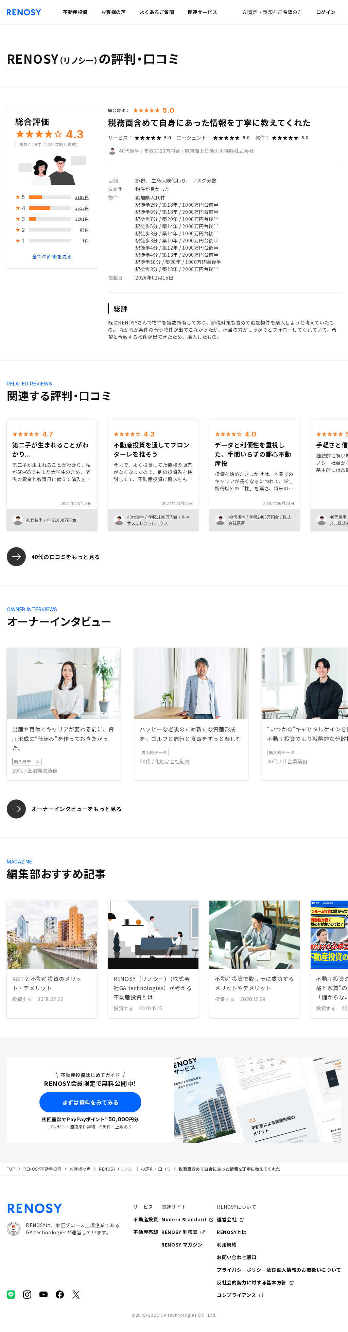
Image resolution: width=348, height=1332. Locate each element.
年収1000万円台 (61, 520)
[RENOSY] (63, 1208)
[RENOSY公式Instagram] (27, 1294)
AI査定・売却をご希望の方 (272, 12)
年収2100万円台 (162, 150)
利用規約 (227, 1244)
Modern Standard (183, 1219)
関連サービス (203, 12)
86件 (84, 230)
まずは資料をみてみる (90, 1102)
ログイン (326, 12)
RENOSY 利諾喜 (179, 1231)
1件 (85, 240)
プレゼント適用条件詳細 (72, 1126)
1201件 (82, 219)
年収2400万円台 (264, 517)
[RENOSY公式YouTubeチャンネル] (43, 1294)
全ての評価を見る (52, 256)
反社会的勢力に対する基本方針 (251, 1282)
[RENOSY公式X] (76, 1294)
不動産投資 (145, 1219)
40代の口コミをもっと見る (65, 557)
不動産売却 (145, 1231)
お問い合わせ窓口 (237, 1257)
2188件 (82, 197)
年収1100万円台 (163, 517)
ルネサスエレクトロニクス (158, 520)
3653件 (82, 208)
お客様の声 (80, 1169)
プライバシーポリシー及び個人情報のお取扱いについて (279, 1269)
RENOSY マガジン (182, 1244)
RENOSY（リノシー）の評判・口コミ (135, 1169)
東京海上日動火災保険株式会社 (219, 150)
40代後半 (129, 150)
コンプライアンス (236, 1294)
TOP (11, 1169)
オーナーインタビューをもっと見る (76, 809)
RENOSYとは (232, 1231)
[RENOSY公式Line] (11, 1294)
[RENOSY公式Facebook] (60, 1294)
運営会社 (227, 1219)
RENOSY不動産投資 (42, 1169)
